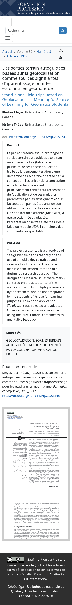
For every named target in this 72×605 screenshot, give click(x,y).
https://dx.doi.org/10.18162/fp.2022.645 (38, 137)
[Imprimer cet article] (61, 57)
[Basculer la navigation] (7, 22)
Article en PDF (17, 56)
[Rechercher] (63, 30)
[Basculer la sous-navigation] (7, 38)
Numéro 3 (43, 51)
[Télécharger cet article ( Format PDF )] (61, 50)
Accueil (7, 51)
